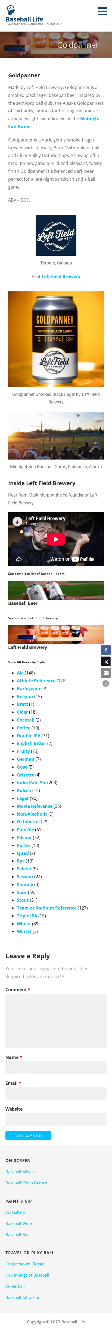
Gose (22, 767)
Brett (22, 704)
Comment (17, 990)
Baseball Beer (18, 1234)
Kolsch (24, 790)
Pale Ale (25, 830)
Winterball (15, 1286)
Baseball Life (24, 18)
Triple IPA (27, 916)
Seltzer (24, 869)
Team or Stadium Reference (47, 908)
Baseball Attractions (23, 1297)
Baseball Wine (18, 1223)
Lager (23, 798)
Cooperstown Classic (24, 1264)
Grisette (25, 775)
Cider (22, 712)
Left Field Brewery (61, 276)
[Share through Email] (106, 673)
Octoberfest (29, 822)
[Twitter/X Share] (106, 661)
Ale (20, 673)
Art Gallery (15, 1212)
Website (14, 1109)
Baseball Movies (20, 1171)
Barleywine (29, 689)
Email (13, 1083)
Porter (23, 845)
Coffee (23, 728)
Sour (22, 892)
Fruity (23, 751)
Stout (23, 900)
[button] (104, 11)
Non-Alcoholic (32, 814)
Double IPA (29, 736)
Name (13, 1057)
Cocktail (26, 720)
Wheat (24, 924)
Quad (23, 853)
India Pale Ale (31, 782)
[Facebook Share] (106, 650)
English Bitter (31, 743)
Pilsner (24, 837)
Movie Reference (34, 806)
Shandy (25, 885)
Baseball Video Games (26, 1182)
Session (25, 877)
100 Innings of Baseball (27, 1275)
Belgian (25, 697)
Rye (21, 861)
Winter (24, 931)
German (26, 759)
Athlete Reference (36, 681)
